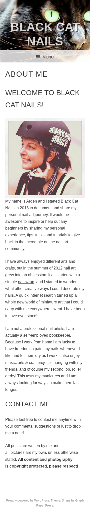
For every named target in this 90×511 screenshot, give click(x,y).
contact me (48, 419)
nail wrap (26, 282)
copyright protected (28, 466)
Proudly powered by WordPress (27, 500)
